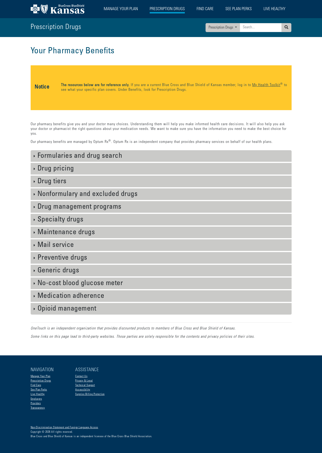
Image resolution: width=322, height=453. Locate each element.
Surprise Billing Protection (90, 394)
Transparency (38, 408)
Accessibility (82, 389)
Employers (36, 399)
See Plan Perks (39, 389)
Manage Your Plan (40, 376)
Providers (36, 403)
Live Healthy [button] (274, 9)
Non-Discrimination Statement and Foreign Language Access (64, 427)
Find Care (36, 385)
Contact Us (81, 376)
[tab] (161, 156)
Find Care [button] (205, 9)
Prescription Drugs (167, 9)
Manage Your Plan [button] (121, 9)
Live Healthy (38, 394)
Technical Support (85, 385)
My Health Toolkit (266, 85)
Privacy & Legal (84, 380)
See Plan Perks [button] (238, 9)
